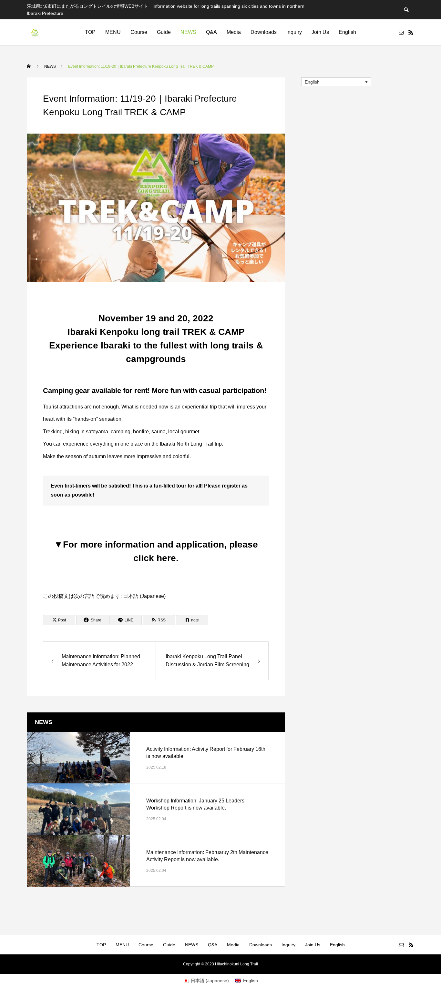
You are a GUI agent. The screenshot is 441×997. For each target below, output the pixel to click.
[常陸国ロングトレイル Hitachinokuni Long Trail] (35, 32)
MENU (113, 32)
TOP (90, 32)
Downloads (264, 32)
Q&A (211, 32)
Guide (164, 32)
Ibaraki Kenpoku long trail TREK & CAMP (107, 586)
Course (138, 32)
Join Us (320, 32)
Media (234, 32)
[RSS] (410, 32)
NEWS (188, 32)
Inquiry (294, 32)
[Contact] (401, 32)
